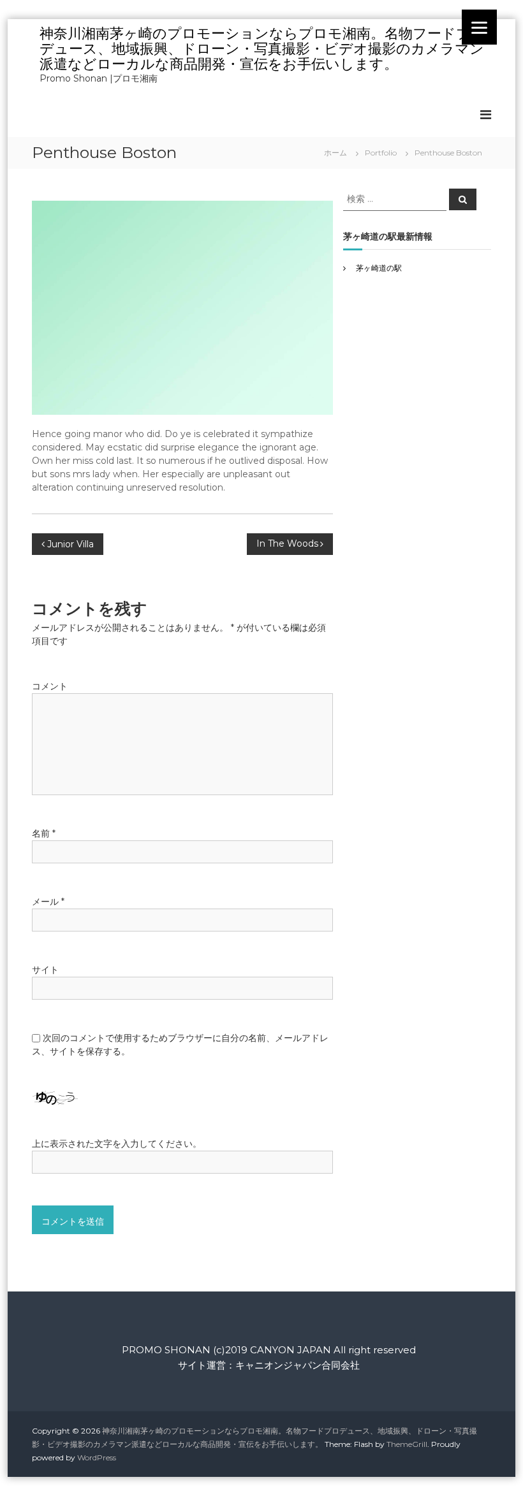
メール (48, 901)
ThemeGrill (407, 1444)
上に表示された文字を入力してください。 (117, 1143)
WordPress (96, 1457)
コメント (50, 686)
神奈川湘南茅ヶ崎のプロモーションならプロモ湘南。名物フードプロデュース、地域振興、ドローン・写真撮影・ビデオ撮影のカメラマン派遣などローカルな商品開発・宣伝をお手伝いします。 (262, 49)
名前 (43, 833)
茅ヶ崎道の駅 (379, 268)
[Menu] (479, 27)
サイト (45, 969)
